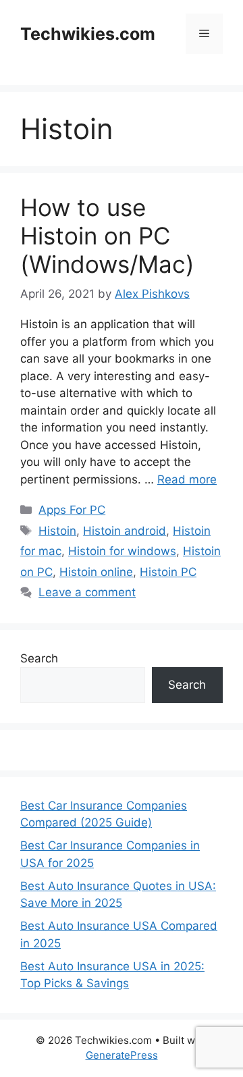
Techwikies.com (87, 34)
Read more (187, 479)
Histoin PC (168, 572)
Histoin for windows (122, 551)
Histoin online (96, 572)
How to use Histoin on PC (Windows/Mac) (107, 235)
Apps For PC (71, 510)
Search (39, 658)
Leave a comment (87, 592)
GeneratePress (122, 1055)
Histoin (57, 530)
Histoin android (124, 530)
